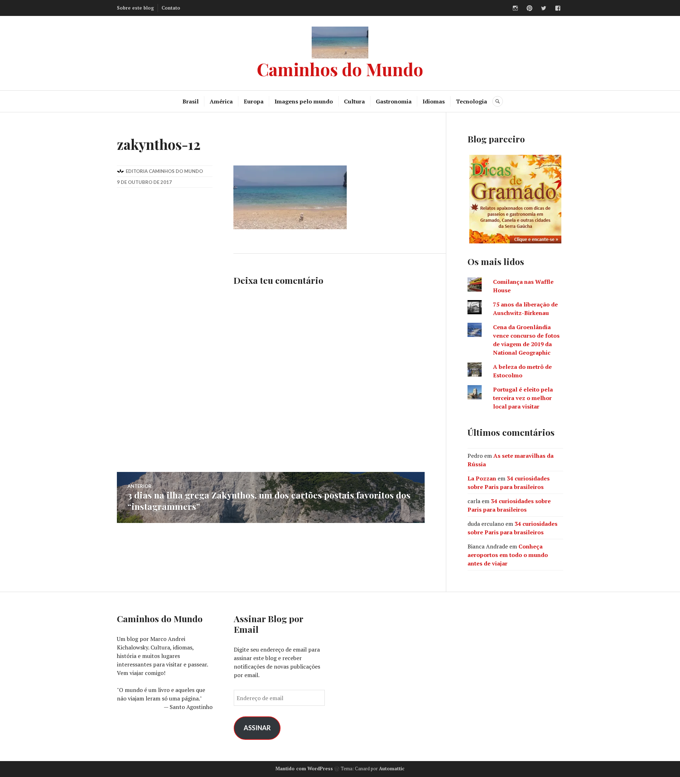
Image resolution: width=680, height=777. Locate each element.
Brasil (190, 101)
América (221, 101)
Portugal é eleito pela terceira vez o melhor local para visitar (523, 397)
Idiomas (434, 101)
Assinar (257, 728)
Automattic (391, 768)
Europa (254, 101)
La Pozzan (482, 478)
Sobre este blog (135, 8)
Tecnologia (471, 101)
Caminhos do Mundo (340, 68)
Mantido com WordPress (304, 768)
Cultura (354, 101)
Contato (171, 8)
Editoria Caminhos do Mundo (164, 171)
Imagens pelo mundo (303, 101)
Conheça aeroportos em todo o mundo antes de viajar (508, 554)
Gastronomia (394, 101)
